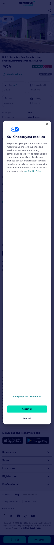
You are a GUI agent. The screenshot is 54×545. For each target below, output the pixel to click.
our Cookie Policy (32, 171)
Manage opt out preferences (27, 396)
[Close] (47, 124)
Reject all (27, 418)
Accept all (27, 409)
